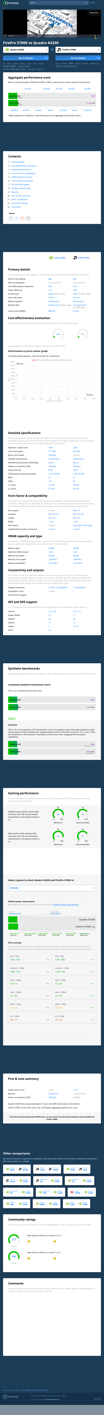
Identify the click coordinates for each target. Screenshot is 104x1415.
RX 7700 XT (63, 110)
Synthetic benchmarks (21, 188)
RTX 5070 (71, 88)
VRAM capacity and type (21, 177)
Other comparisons (19, 199)
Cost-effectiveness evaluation (24, 166)
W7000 (58, 66)
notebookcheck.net (52, 1399)
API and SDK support (20, 184)
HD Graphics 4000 (15, 913)
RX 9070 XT (88, 110)
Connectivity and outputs (22, 181)
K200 (9, 63)
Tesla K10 (40, 69)
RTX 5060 (59, 88)
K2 (4, 63)
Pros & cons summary (20, 195)
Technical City (10, 3)
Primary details (17, 162)
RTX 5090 (87, 88)
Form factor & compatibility (23, 173)
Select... (26, 50)
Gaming (14, 192)
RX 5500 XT (14, 110)
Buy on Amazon (33, 58)
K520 (35, 63)
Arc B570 (26, 110)
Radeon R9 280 (55, 913)
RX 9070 (75, 110)
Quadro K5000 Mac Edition (14, 69)
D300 (57, 63)
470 (74, 279)
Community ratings (19, 203)
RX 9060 (50, 110)
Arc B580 (38, 110)
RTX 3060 (47, 88)
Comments (16, 207)
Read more (94, 13)
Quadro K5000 (23, 66)
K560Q (41, 63)
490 (49, 279)
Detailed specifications (21, 169)
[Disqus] (53, 1326)
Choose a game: (52, 888)
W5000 (85, 63)
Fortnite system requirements (66, 904)
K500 (29, 63)
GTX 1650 (28, 88)
